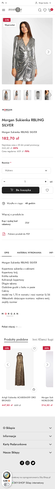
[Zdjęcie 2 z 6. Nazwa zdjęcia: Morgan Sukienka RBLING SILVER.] (17, 95)
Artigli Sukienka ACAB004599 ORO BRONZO (19, 399)
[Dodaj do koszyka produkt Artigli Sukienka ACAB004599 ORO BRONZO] (34, 389)
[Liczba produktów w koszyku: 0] (49, 10)
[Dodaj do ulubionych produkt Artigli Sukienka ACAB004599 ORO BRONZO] (34, 348)
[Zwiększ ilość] (45, 182)
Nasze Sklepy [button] (11, 452)
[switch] (6, 484)
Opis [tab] (6, 252)
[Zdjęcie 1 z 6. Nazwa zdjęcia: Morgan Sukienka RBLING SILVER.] (6, 95)
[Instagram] (27, 463)
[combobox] (26, 170)
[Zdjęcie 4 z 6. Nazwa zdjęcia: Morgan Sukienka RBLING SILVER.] (38, 95)
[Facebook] (22, 463)
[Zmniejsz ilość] (4, 182)
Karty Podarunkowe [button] (15, 444)
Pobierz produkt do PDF (19, 233)
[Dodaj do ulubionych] (47, 190)
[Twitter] (33, 463)
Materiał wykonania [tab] (29, 252)
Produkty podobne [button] (16, 339)
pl (3, 2)
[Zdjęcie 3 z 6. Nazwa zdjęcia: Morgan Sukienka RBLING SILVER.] (27, 95)
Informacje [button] (9, 436)
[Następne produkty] (47, 365)
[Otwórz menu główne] (3, 10)
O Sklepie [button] (9, 428)
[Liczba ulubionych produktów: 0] (44, 10)
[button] (48, 52)
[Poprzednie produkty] (7, 365)
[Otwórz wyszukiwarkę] (40, 10)
